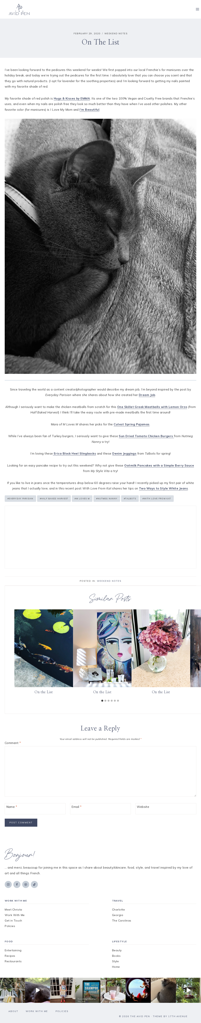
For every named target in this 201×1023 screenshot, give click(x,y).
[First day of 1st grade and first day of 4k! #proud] (62, 990)
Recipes (10, 956)
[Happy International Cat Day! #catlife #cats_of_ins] (37, 990)
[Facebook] (16, 884)
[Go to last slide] (18, 653)
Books (116, 956)
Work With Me (15, 915)
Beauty (117, 950)
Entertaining (13, 950)
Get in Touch (13, 920)
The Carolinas (121, 920)
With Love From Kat (157, 498)
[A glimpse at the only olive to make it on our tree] (12, 990)
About (13, 1011)
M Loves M (82, 498)
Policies (10, 926)
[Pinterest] (25, 884)
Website (143, 807)
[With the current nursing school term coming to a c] (87, 990)
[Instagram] (8, 884)
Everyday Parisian (20, 498)
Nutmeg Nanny (106, 498)
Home (116, 967)
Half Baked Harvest (54, 498)
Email (76, 807)
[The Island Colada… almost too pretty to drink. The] (113, 990)
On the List (44, 692)
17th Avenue (178, 1016)
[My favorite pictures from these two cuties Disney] (138, 990)
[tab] (102, 701)
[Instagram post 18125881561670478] (163, 990)
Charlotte (118, 909)
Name (11, 807)
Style (115, 961)
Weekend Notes (116, 33)
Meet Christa (13, 909)
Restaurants (13, 961)
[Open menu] (197, 9)
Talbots (130, 498)
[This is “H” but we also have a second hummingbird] (188, 990)
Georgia (117, 915)
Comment (13, 743)
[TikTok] (34, 884)
